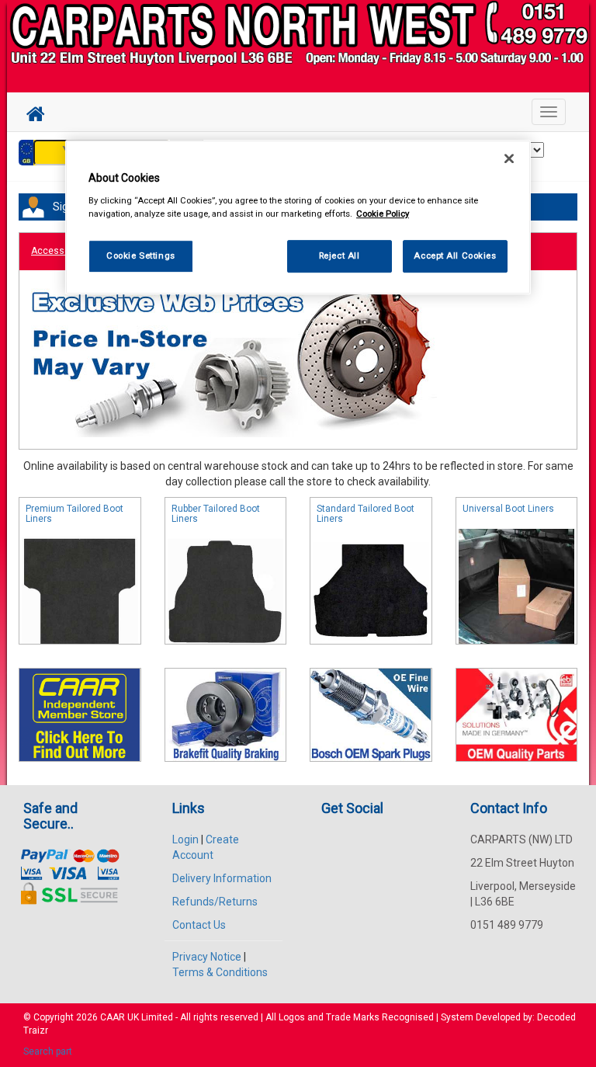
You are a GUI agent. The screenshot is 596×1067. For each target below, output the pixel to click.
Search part (47, 1051)
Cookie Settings (140, 255)
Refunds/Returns (215, 901)
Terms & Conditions (220, 972)
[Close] (509, 158)
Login (185, 839)
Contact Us (199, 925)
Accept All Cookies (455, 255)
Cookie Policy (382, 213)
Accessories (58, 250)
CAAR (112, 1017)
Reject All (339, 255)
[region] (298, 217)
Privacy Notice (206, 957)
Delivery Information (222, 878)
